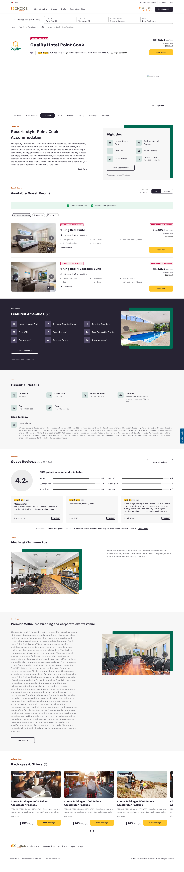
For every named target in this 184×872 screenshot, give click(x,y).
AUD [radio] (156, 191)
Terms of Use (14, 859)
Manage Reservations (148, 2)
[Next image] (165, 328)
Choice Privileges (66, 846)
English (16, 2)
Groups (54, 9)
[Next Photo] (51, 238)
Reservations (49, 846)
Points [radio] (167, 191)
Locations (162, 2)
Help (171, 2)
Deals (63, 9)
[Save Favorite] (31, 52)
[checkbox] (21, 215)
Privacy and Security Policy (32, 859)
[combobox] (40, 9)
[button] (182, 436)
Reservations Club (77, 9)
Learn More (143, 529)
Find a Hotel (33, 846)
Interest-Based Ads (53, 859)
